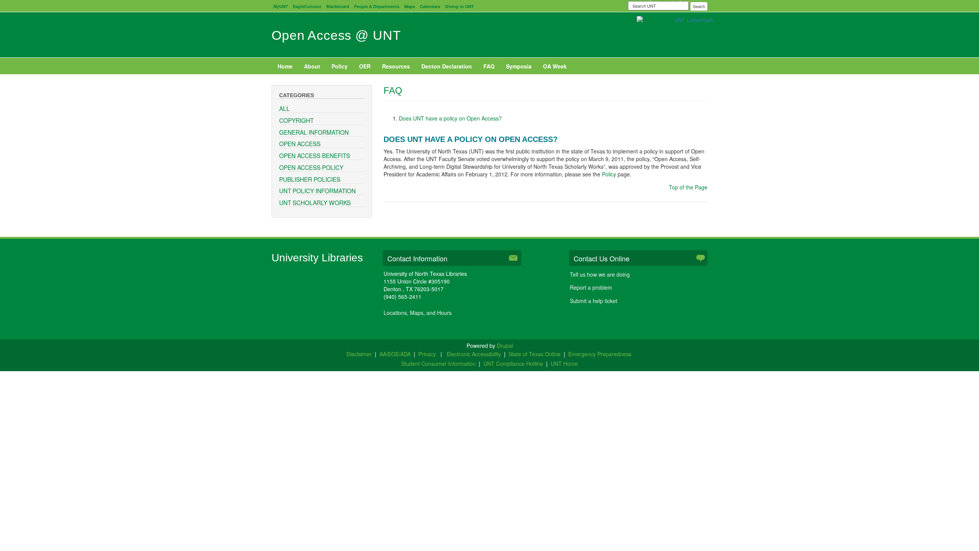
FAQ (488, 66)
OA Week (555, 66)
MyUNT (280, 6)
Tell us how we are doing (600, 274)
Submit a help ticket (593, 301)
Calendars (430, 6)
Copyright (296, 120)
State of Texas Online (535, 354)
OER (365, 66)
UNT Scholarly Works (315, 202)
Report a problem (591, 287)
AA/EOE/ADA (395, 354)
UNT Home (564, 363)
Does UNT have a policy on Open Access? (450, 118)
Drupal (505, 345)
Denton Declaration (446, 66)
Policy (340, 66)
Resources (396, 66)
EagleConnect (307, 6)
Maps (409, 6)
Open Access (299, 143)
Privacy (427, 354)
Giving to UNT (459, 6)
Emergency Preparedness (599, 354)
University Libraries (317, 258)
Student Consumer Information (438, 363)
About (312, 66)
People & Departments (376, 6)
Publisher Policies (309, 179)
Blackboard (337, 6)
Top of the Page (688, 187)
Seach (699, 6)
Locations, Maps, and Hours (418, 312)
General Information (314, 132)
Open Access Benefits (314, 155)
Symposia (519, 66)
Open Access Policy (311, 167)
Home (285, 66)
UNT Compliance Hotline (513, 363)
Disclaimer (359, 354)
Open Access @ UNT (336, 35)
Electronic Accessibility (474, 354)
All (284, 108)
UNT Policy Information (317, 190)
